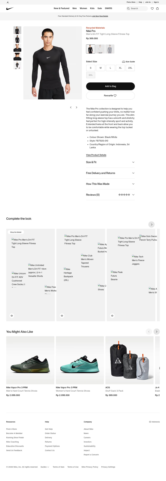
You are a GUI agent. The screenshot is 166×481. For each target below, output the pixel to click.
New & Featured (61, 8)
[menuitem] (143, 2)
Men (74, 8)
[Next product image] (76, 107)
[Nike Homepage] (10, 8)
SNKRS (108, 8)
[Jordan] (7, 2)
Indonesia (156, 422)
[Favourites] (152, 8)
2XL (130, 68)
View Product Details (96, 155)
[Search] (128, 8)
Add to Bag (110, 86)
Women (83, 8)
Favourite (108, 95)
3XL (91, 75)
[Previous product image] (70, 107)
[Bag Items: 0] (157, 8)
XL (120, 68)
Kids (92, 8)
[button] (17, 39)
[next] (151, 224)
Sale (100, 8)
